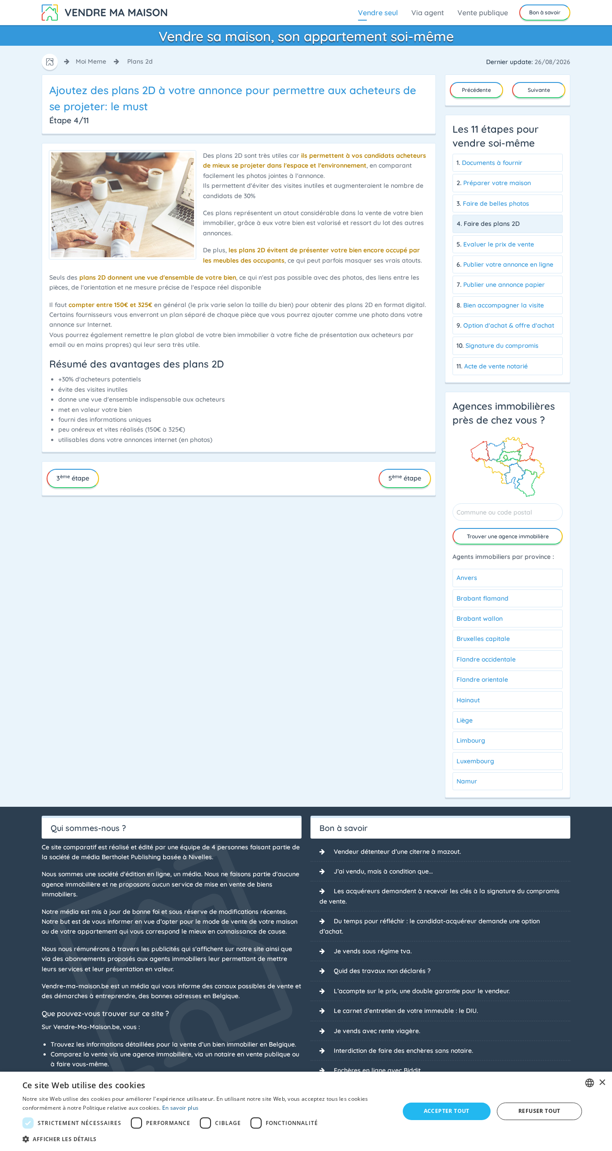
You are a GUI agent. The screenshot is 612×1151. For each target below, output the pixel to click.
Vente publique (482, 12)
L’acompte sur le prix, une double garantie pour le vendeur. (422, 991)
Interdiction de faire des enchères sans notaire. (403, 1051)
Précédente (476, 90)
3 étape (72, 477)
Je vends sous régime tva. (373, 951)
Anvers (467, 578)
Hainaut (468, 700)
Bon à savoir (544, 12)
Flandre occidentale (486, 659)
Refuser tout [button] (539, 1111)
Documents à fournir (492, 163)
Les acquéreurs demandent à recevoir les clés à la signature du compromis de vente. (439, 896)
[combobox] (589, 1082)
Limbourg (471, 740)
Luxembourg (475, 761)
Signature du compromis (502, 346)
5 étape (404, 477)
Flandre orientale (482, 679)
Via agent (427, 12)
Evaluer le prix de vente (498, 244)
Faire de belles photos (496, 203)
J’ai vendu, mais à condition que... (383, 871)
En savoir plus (180, 1108)
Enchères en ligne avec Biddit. (378, 1070)
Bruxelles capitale (483, 639)
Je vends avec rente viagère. (377, 1031)
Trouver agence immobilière (508, 536)
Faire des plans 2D (492, 224)
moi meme (91, 61)
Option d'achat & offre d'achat (508, 325)
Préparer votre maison (497, 183)
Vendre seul (378, 12)
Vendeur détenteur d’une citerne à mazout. (397, 852)
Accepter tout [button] (447, 1111)
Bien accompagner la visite (503, 305)
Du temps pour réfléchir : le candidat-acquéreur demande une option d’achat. (429, 926)
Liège (465, 720)
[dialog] (306, 1111)
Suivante (539, 90)
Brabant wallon (480, 618)
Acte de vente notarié (496, 366)
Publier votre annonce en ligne (508, 264)
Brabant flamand (483, 598)
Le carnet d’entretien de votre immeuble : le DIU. (406, 1011)
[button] (205, 1139)
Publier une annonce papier (504, 285)
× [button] (602, 1082)
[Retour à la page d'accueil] (104, 11)
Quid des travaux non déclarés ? (382, 971)
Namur (467, 781)
